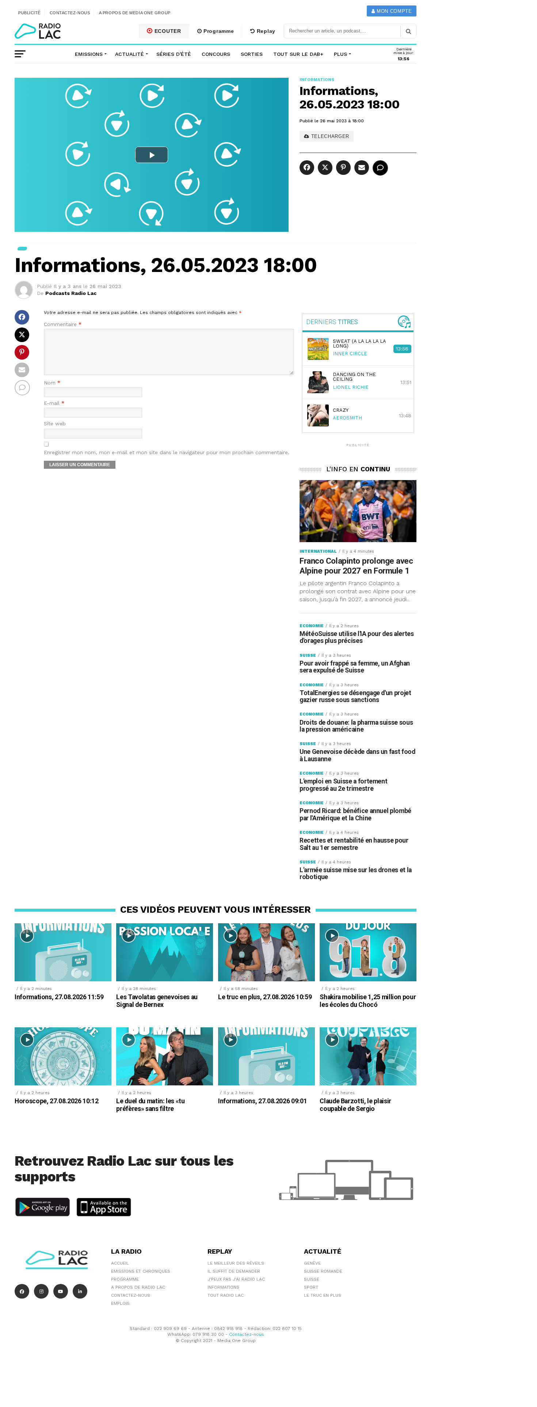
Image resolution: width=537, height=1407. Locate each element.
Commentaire (62, 324)
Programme (218, 31)
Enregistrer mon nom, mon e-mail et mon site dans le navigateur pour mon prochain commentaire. (166, 452)
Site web (55, 423)
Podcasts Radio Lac (70, 293)
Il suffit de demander (233, 1271)
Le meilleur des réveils (235, 1263)
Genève (312, 1263)
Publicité (29, 13)
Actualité (129, 54)
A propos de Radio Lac (138, 1287)
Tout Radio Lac (225, 1295)
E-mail (54, 403)
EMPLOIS (120, 1303)
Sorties (252, 54)
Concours (216, 54)
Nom (52, 383)
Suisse (311, 1279)
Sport (311, 1287)
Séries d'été (173, 54)
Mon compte (393, 11)
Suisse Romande (323, 1271)
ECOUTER (167, 31)
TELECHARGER (329, 136)
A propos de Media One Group (135, 13)
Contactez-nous (70, 13)
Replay (265, 31)
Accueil (120, 1263)
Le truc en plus (322, 1295)
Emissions (89, 54)
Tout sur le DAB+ (298, 54)
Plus (340, 54)
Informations (223, 1287)
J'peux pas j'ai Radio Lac (236, 1279)
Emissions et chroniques (140, 1271)
